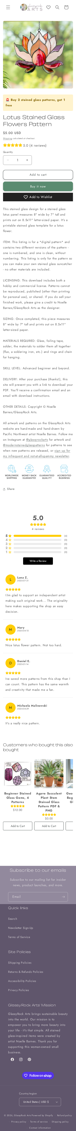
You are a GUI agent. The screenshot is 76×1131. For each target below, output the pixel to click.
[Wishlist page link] (48, 7)
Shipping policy (60, 1121)
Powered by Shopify (42, 1115)
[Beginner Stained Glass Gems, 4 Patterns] (17, 773)
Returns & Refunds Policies (25, 972)
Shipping (7, 138)
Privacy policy (18, 1121)
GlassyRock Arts (22, 1115)
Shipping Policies (19, 963)
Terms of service (39, 1121)
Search (12, 919)
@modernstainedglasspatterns (24, 445)
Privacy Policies (18, 990)
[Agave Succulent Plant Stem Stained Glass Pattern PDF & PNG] (48, 773)
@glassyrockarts (37, 439)
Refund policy (64, 1115)
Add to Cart (18, 826)
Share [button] (11, 489)
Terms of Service (19, 937)
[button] (8, 7)
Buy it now (38, 186)
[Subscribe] (63, 897)
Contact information (40, 1127)
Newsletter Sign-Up (20, 928)
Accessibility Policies (22, 981)
